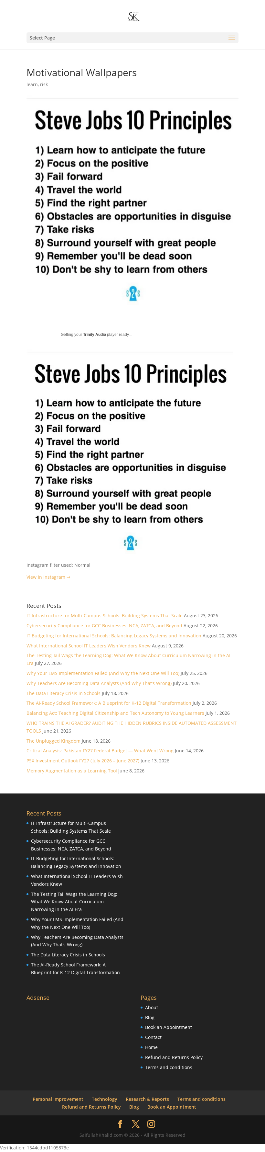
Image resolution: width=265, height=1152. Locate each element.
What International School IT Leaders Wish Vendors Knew (88, 646)
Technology (104, 1099)
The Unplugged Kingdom (53, 741)
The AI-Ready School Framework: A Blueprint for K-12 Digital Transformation (108, 703)
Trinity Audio (94, 334)
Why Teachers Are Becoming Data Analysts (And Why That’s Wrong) (99, 683)
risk (44, 84)
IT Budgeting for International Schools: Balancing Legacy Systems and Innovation (113, 636)
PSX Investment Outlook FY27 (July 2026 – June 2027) (82, 761)
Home (151, 1047)
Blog (149, 1017)
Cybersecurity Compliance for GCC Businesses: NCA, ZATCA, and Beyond (104, 625)
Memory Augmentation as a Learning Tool (71, 771)
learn (32, 84)
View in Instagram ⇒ (48, 577)
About (151, 1007)
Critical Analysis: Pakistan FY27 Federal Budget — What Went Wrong (100, 750)
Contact (153, 1037)
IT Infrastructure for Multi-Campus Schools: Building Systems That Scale (104, 615)
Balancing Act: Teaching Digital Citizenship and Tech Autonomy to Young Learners (115, 713)
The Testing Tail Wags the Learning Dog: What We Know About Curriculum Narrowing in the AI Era (74, 902)
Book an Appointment (168, 1027)
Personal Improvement (58, 1099)
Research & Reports (147, 1099)
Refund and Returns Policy (174, 1057)
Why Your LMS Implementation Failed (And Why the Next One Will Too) (102, 673)
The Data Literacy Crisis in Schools (63, 693)
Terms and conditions (168, 1067)
